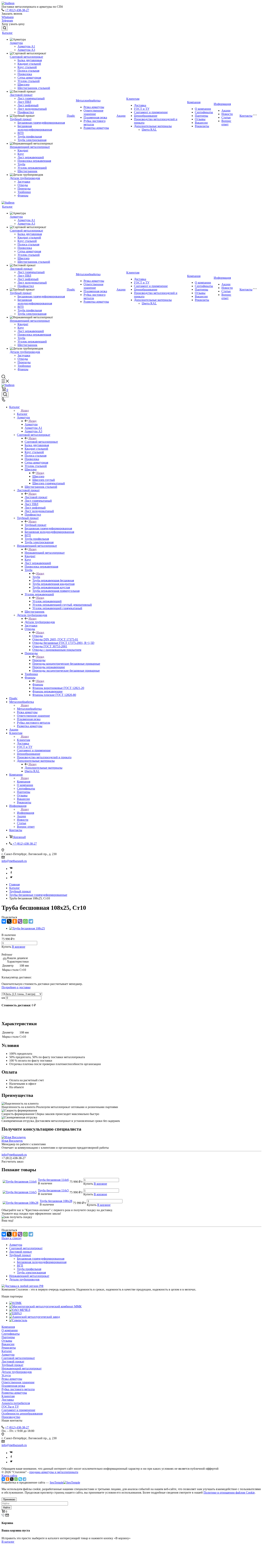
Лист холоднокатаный (32, 108)
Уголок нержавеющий (32, 167)
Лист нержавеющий (31, 157)
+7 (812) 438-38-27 (17, 10)
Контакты (246, 115)
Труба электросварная (32, 140)
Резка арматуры (94, 107)
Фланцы (23, 195)
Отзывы (200, 119)
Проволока (25, 74)
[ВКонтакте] (4, 921)
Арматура (16, 43)
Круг (21, 153)
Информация (222, 104)
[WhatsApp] (25, 921)
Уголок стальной (29, 81)
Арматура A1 (26, 46)
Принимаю (9, 1499)
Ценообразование (145, 115)
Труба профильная (30, 136)
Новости (227, 114)
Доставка (140, 105)
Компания (193, 102)
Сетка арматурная (29, 77)
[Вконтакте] (11, 868)
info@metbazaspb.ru (14, 861)
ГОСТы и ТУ (10, 1406)
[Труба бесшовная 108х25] (27, 928)
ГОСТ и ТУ (141, 108)
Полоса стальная (28, 70)
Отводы (23, 185)
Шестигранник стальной (34, 88)
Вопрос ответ (226, 122)
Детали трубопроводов (25, 178)
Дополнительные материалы (153, 126)
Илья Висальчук (12, 1140)
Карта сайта (9, 1475)
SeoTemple (56, 1482)
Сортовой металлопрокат (26, 56)
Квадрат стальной (29, 63)
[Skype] (20, 1479)
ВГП (21, 133)
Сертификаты (204, 112)
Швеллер (23, 84)
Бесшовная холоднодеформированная (35, 127)
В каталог (8, 1541)
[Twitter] (11, 878)
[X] (9, 921)
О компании (203, 108)
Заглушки (24, 181)
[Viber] (20, 921)
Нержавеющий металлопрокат (30, 147)
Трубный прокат (21, 119)
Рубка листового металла (18, 1389)
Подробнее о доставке (16, 987)
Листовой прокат (21, 95)
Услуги (6, 1375)
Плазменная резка (95, 117)
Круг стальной (27, 67)
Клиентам (132, 98)
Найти (6, 1507)
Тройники (24, 192)
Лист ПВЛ (24, 101)
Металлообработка (88, 100)
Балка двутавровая (30, 60)
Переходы (24, 188)
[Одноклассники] (14, 921)
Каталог (7, 32)
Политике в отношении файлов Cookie (229, 1492)
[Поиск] (5, 28)
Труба (21, 164)
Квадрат (23, 150)
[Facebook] (11, 873)
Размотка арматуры (96, 127)
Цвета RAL (149, 129)
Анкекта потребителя (16, 1403)
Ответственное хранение (93, 112)
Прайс (71, 115)
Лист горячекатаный (31, 98)
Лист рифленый (28, 105)
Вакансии (201, 122)
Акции (121, 115)
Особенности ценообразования (22, 1413)
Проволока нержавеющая (34, 160)
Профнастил (26, 112)
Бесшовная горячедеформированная (41, 122)
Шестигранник (27, 171)
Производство (11, 1417)
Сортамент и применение (151, 112)
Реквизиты (202, 126)
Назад (25, 410)
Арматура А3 (26, 49)
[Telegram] (30, 921)
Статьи (226, 117)
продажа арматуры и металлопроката (53, 1472)
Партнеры (201, 115)
